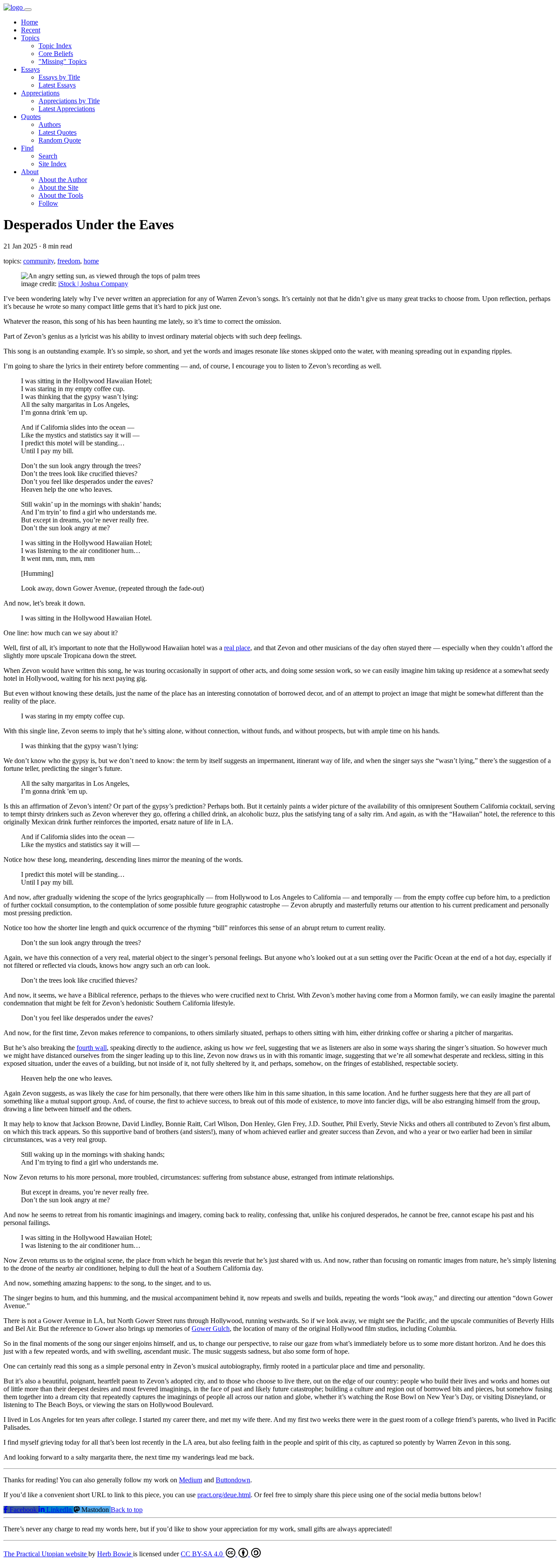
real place (237, 647)
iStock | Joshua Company (93, 283)
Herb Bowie (115, 1554)
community (38, 261)
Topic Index (55, 45)
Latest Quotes (57, 132)
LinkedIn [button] (59, 1509)
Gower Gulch (211, 1328)
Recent (30, 30)
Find (27, 148)
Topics (30, 38)
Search (47, 156)
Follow (48, 203)
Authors (49, 124)
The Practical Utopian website (46, 1554)
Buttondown (233, 1480)
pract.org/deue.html (224, 1494)
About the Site (58, 187)
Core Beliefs (55, 53)
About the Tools (60, 195)
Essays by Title (59, 77)
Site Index (52, 164)
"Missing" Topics (62, 61)
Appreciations (40, 93)
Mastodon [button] (95, 1509)
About (29, 171)
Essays (30, 69)
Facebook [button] (23, 1509)
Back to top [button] (127, 1509)
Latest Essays (57, 85)
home (91, 261)
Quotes (31, 116)
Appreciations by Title (69, 101)
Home (29, 22)
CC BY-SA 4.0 (202, 1554)
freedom (68, 261)
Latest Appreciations (66, 108)
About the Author (62, 179)
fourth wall (92, 1047)
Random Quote (59, 140)
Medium (190, 1480)
